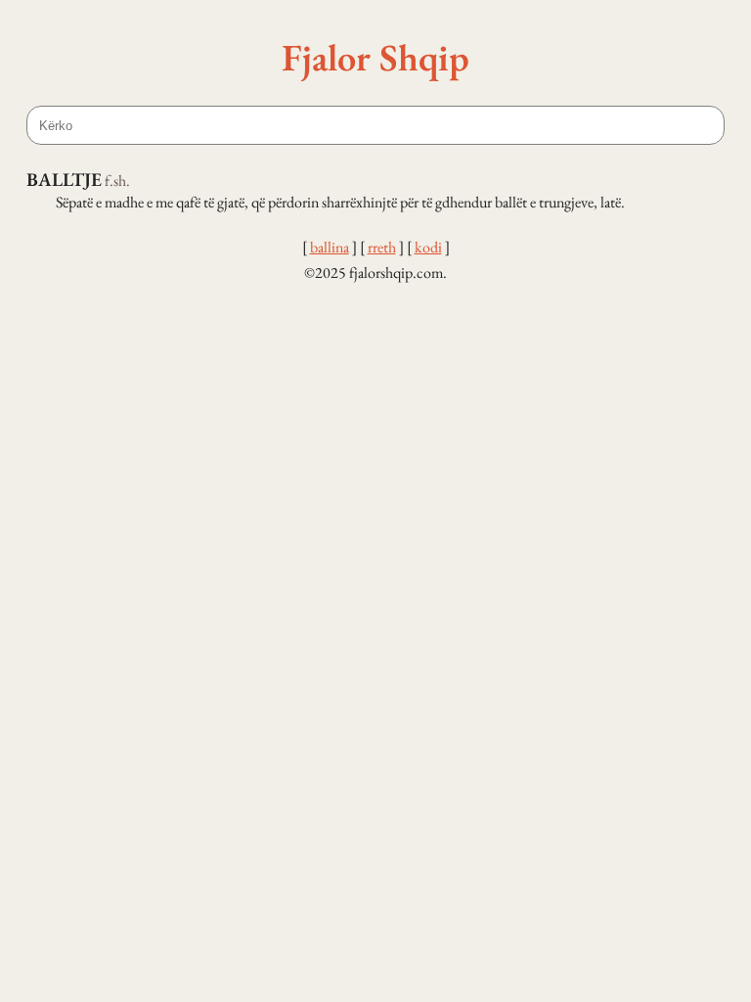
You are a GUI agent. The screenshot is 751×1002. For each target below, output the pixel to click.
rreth (382, 247)
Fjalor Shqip (375, 56)
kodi (428, 247)
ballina (329, 247)
